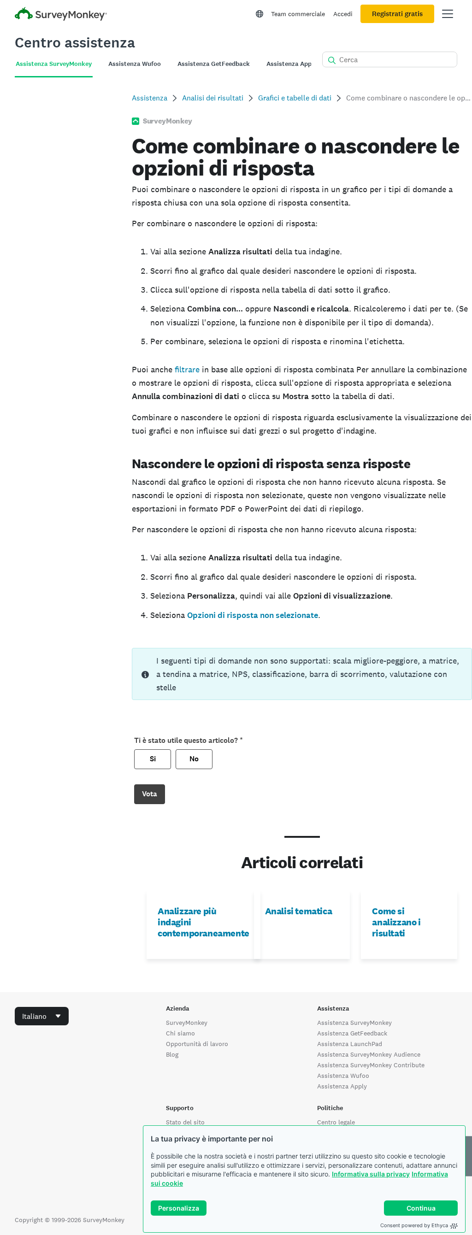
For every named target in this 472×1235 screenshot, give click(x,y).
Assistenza (149, 98)
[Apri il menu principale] (447, 14)
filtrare (187, 369)
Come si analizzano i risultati (396, 922)
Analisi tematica (298, 911)
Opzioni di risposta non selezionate (252, 615)
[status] (302, 674)
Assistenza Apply (342, 1086)
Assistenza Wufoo (343, 1075)
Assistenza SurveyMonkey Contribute (371, 1065)
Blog (172, 1054)
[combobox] (42, 1016)
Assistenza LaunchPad (349, 1044)
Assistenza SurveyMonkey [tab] (54, 63)
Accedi (343, 14)
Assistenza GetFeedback (352, 1033)
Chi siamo (180, 1033)
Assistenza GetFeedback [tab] (213, 63)
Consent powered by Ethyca (414, 1225)
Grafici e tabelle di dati (294, 98)
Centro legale (336, 1122)
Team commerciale (298, 14)
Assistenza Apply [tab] (291, 63)
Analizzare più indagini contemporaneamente (203, 922)
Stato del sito (185, 1122)
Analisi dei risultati (212, 98)
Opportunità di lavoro (197, 1044)
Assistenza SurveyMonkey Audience (368, 1054)
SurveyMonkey (186, 1022)
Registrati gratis (397, 13)
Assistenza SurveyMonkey (354, 1022)
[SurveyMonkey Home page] (61, 15)
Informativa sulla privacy (371, 1174)
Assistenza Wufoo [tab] (134, 63)
